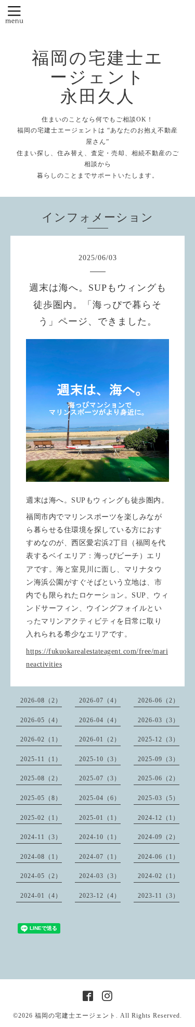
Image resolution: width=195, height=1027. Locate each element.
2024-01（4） (41, 895)
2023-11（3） (158, 895)
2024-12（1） (158, 817)
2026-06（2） (158, 700)
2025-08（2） (41, 778)
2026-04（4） (100, 720)
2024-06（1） (158, 856)
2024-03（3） (100, 876)
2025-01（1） (100, 817)
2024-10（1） (100, 837)
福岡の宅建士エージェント (75, 1015)
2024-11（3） (41, 837)
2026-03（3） (158, 720)
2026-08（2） (41, 700)
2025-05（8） (41, 798)
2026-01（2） (100, 739)
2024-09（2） (158, 837)
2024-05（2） (41, 876)
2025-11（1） (41, 759)
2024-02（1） (158, 876)
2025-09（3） (158, 759)
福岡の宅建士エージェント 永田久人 (98, 77)
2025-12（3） (158, 739)
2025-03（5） (158, 798)
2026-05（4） (41, 720)
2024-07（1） (100, 856)
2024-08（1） (41, 856)
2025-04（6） (100, 798)
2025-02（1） (41, 817)
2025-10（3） (100, 759)
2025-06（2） (158, 778)
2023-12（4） (100, 895)
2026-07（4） (100, 700)
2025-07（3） (100, 778)
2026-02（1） (41, 739)
